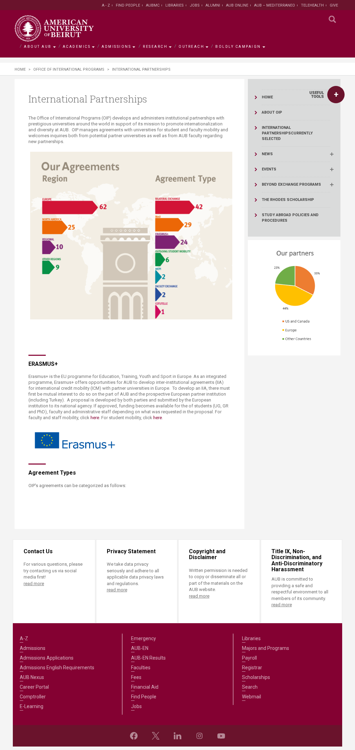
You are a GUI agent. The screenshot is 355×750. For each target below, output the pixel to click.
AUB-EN (139, 648)
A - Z (106, 5)
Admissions (116, 46)
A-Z (24, 638)
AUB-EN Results (148, 658)
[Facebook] (134, 735)
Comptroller (33, 696)
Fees (136, 677)
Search (250, 687)
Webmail (251, 696)
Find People (128, 5)
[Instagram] (199, 735)
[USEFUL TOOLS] (336, 94)
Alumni (213, 5)
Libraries (174, 5)
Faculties (140, 667)
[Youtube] (221, 735)
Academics (77, 46)
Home (20, 69)
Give (334, 5)
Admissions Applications (46, 658)
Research (155, 46)
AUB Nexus (32, 677)
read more (34, 583)
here (94, 417)
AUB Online (237, 5)
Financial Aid (144, 687)
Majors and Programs (265, 648)
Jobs (195, 5)
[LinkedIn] (177, 735)
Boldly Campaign (238, 46)
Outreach (191, 46)
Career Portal (34, 687)
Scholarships (256, 677)
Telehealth (312, 5)
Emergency (143, 638)
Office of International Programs (68, 69)
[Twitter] (156, 735)
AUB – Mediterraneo (274, 5)
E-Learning (31, 706)
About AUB (38, 46)
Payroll (249, 658)
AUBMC (152, 5)
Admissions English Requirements (57, 667)
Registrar (252, 667)
